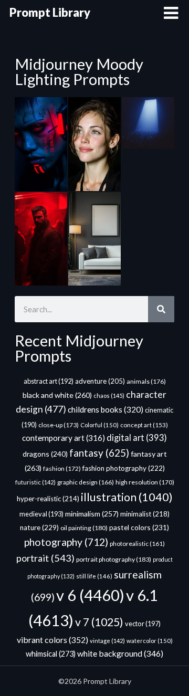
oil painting (84, 528)
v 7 (99, 622)
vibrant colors (52, 640)
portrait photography (113, 559)
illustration (127, 497)
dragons (45, 453)
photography (66, 542)
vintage (107, 640)
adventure (100, 381)
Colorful (99, 424)
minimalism (92, 513)
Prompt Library (49, 12)
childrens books (105, 409)
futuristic (35, 482)
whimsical (51, 653)
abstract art (49, 381)
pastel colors (139, 527)
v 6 (90, 595)
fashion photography (123, 468)
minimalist (145, 514)
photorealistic (137, 543)
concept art (144, 424)
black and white (57, 395)
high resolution (145, 482)
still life (94, 576)
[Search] (161, 309)
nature (39, 527)
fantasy (99, 453)
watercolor (150, 640)
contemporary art (63, 437)
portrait (45, 558)
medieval (41, 514)
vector (143, 623)
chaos (108, 395)
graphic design (85, 482)
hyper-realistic (48, 498)
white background (120, 653)
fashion (62, 468)
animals (146, 381)
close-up (58, 425)
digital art (137, 438)
